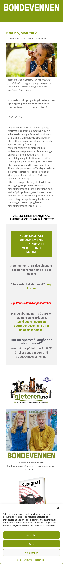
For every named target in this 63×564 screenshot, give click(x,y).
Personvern (39, 559)
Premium (41, 38)
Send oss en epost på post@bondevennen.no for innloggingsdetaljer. (31, 325)
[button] (58, 507)
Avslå (31, 544)
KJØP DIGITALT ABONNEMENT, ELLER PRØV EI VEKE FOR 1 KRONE (31, 244)
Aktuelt (31, 38)
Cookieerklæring (24, 559)
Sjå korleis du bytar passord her (31, 303)
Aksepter (31, 535)
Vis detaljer (31, 552)
